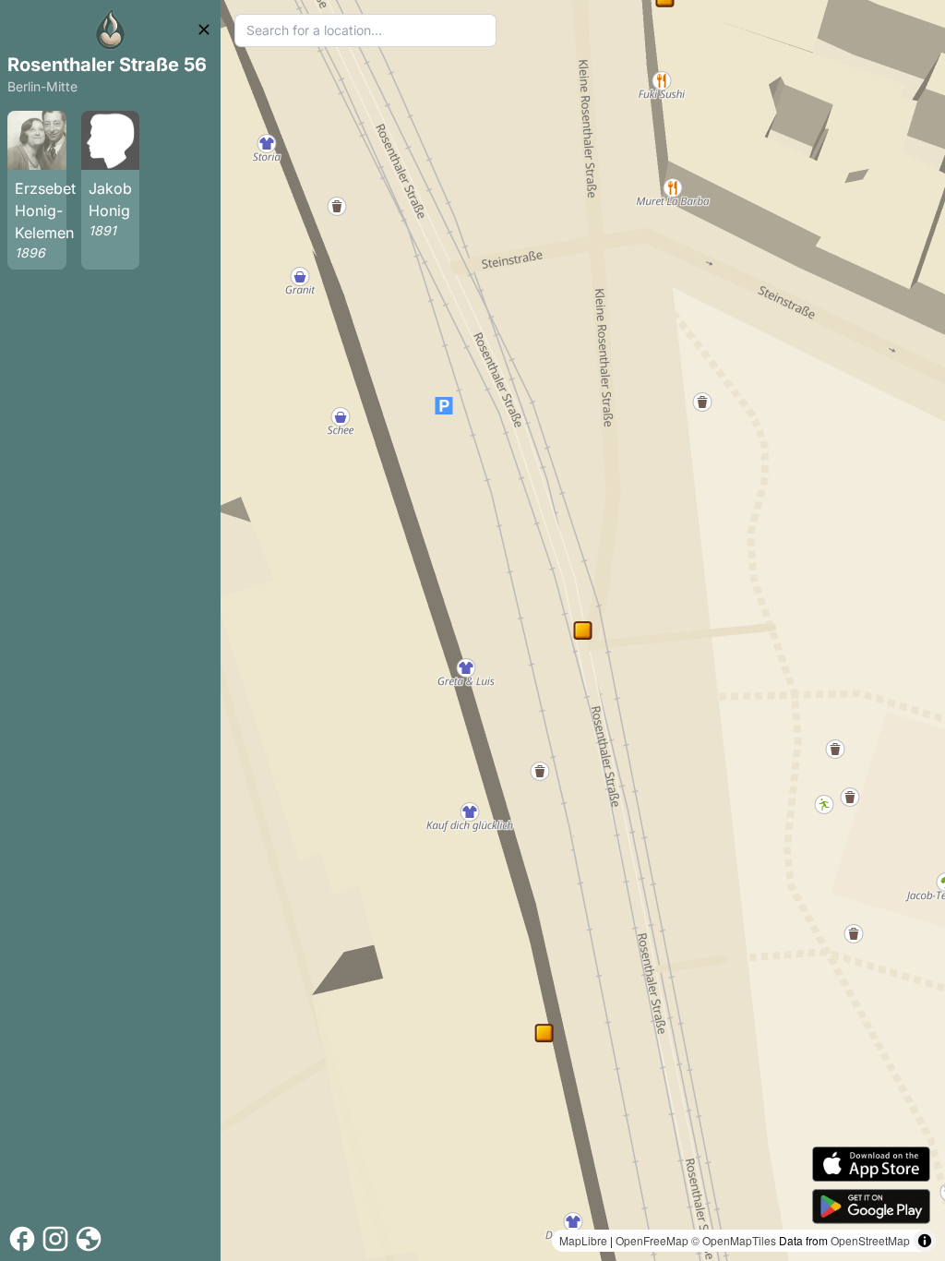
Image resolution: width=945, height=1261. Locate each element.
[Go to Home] (111, 29)
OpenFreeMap (652, 1240)
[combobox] (365, 30)
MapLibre (583, 1240)
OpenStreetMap (870, 1240)
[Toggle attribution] (925, 1241)
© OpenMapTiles (733, 1240)
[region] (583, 630)
